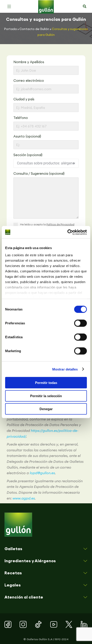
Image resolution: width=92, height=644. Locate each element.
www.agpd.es (24, 498)
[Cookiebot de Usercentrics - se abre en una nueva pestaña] (67, 232)
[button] (9, 6)
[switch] (80, 323)
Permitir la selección (46, 396)
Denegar (46, 409)
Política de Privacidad (60, 224)
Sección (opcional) (27, 155)
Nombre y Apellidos (28, 62)
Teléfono (20, 118)
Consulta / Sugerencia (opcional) (39, 173)
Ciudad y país (23, 99)
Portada (10, 29)
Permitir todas (46, 383)
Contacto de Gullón (34, 29)
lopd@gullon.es (42, 473)
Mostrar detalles (65, 369)
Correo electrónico (28, 80)
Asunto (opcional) (27, 136)
